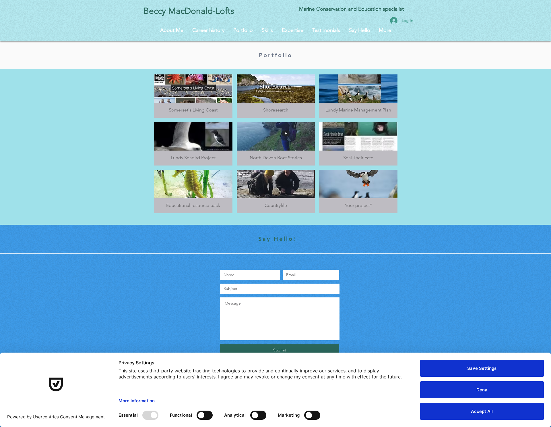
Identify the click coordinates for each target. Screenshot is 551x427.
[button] (193, 96)
